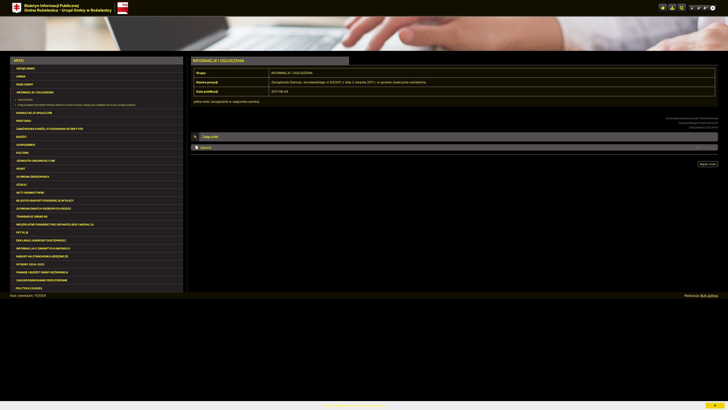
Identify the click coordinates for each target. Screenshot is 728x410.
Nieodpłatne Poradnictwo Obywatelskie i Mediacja (55, 224)
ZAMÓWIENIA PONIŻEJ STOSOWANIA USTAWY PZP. (50, 128)
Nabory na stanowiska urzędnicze (42, 256)
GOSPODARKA (25, 144)
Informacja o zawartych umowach (43, 248)
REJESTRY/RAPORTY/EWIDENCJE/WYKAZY (45, 200)
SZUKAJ (21, 184)
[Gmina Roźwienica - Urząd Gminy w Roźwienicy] (16, 8)
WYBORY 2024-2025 (30, 264)
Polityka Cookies (29, 288)
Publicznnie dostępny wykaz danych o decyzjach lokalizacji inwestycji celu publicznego (76, 105)
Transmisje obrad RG (32, 216)
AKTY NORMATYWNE (30, 192)
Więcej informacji (375, 405)
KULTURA (22, 152)
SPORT (20, 168)
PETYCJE (22, 232)
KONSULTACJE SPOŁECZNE (34, 112)
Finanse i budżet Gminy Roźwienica (42, 272)
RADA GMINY (24, 84)
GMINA (20, 76)
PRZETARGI (23, 120)
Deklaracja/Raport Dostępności (41, 240)
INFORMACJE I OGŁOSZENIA (35, 92)
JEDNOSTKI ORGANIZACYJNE (35, 160)
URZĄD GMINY (25, 68)
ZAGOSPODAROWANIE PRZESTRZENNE (41, 280)
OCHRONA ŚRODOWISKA (32, 176)
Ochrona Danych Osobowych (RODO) (43, 208)
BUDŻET (21, 136)
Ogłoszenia (25, 99)
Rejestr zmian (708, 164)
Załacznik (205, 147)
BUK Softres (709, 295)
